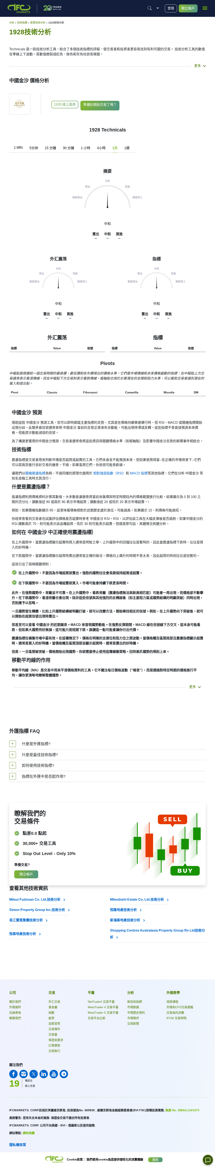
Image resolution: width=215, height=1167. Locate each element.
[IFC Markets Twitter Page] (33, 1074)
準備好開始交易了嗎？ (100, 104)
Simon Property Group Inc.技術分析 (37, 910)
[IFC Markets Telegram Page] (64, 1074)
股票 (51, 1018)
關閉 (155, 1159)
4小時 (101, 148)
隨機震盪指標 (35, 473)
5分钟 (33, 148)
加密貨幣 (54, 1023)
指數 (51, 1012)
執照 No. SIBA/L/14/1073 (182, 1110)
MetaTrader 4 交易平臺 (103, 1007)
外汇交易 (54, 1001)
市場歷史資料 (136, 1012)
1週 (127, 148)
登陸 (171, 8)
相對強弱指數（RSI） (109, 473)
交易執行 (54, 1051)
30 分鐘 (68, 148)
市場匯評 (133, 1018)
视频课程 (172, 1001)
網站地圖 (29, 1133)
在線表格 (15, 1012)
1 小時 (85, 148)
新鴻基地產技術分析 (125, 920)
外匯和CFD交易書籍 (179, 1007)
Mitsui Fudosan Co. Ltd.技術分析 (35, 899)
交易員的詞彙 (175, 1012)
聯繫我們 (15, 1018)
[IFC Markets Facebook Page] (13, 1074)
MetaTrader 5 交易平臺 (103, 1012)
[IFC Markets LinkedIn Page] (43, 1074)
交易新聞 (133, 1023)
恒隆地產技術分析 (124, 910)
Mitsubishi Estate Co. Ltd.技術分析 (137, 899)
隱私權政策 (17, 1145)
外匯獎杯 (15, 1007)
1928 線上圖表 (65, 104)
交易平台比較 (96, 1018)
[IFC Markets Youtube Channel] (54, 1074)
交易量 (53, 1034)
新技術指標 (134, 1001)
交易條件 (54, 1029)
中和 (58, 303)
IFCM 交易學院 (176, 1018)
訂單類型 (54, 1045)
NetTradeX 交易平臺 (101, 1001)
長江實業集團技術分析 (26, 920)
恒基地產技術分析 (23, 934)
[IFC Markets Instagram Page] (23, 1074)
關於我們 (15, 1001)
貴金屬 (53, 1007)
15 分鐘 (50, 148)
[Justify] (150, 8)
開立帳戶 (188, 8)
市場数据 (133, 1007)
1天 (115, 148)
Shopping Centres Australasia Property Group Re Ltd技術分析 (157, 934)
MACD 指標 (139, 473)
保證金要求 (56, 1040)
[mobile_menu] (204, 8)
